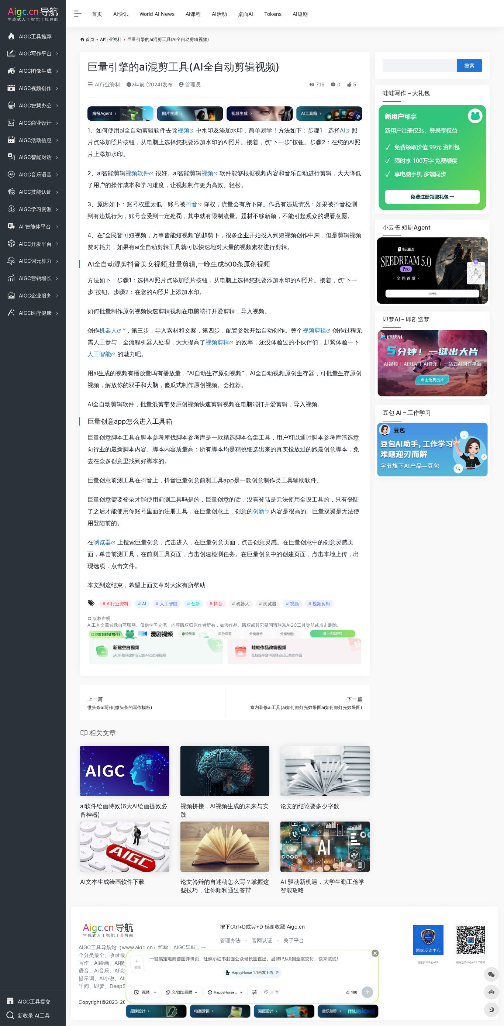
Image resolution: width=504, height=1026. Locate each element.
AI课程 (193, 14)
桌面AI (245, 14)
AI (342, 130)
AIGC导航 (184, 947)
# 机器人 (240, 603)
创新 (259, 511)
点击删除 (328, 625)
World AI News (157, 14)
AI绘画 (101, 963)
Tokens (273, 14)
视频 (183, 130)
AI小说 (106, 978)
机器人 (108, 330)
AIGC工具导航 (300, 625)
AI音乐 (101, 970)
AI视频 (122, 963)
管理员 (192, 84)
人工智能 (99, 354)
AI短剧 (300, 14)
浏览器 (102, 542)
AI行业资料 (111, 39)
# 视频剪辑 (319, 603)
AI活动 (219, 14)
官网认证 (262, 940)
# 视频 (292, 603)
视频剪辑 (314, 330)
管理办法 (230, 940)
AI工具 (93, 625)
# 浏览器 (267, 603)
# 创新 (193, 603)
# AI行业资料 (115, 603)
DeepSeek (122, 986)
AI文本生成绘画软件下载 (112, 881)
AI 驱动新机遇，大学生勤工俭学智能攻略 (322, 886)
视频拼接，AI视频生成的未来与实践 (224, 810)
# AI (142, 603)
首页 (97, 14)
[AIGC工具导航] (108, 932)
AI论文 (122, 970)
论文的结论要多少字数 (309, 806)
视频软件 (137, 173)
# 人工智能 (166, 603)
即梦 (99, 986)
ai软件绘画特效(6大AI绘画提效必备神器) (123, 810)
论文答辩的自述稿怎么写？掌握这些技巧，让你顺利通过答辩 (224, 886)
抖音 (191, 204)
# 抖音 (216, 603)
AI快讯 (120, 14)
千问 (84, 986)
